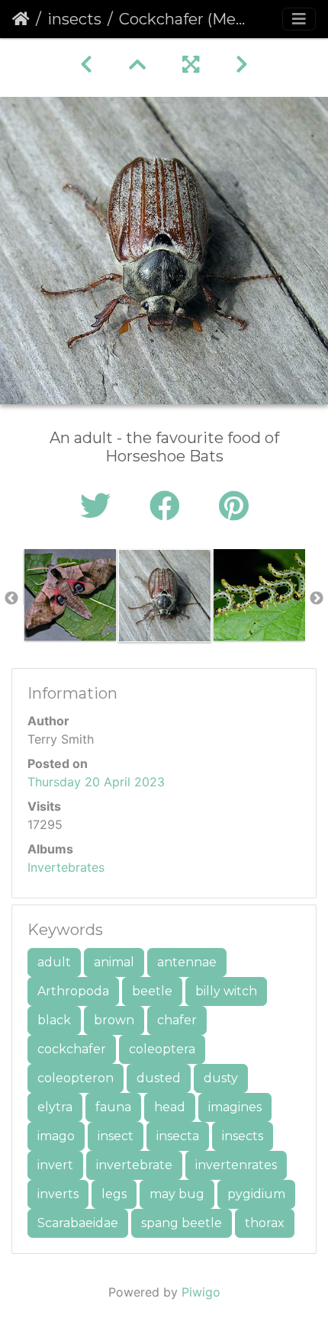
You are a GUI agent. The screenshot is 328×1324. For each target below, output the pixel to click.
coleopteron (75, 1078)
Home (21, 19)
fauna (113, 1107)
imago (56, 1136)
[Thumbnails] (137, 64)
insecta (177, 1136)
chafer (177, 1020)
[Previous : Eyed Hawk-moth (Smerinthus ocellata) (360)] (86, 64)
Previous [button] (11, 598)
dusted (159, 1078)
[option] (70, 595)
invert (55, 1165)
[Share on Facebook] (169, 506)
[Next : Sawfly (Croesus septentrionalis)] (241, 64)
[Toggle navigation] (299, 19)
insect (115, 1136)
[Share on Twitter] (99, 506)
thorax (265, 1223)
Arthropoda (73, 991)
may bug (177, 1194)
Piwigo (201, 1292)
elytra (54, 1107)
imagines (235, 1107)
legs (114, 1194)
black (54, 1020)
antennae (187, 962)
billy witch (226, 991)
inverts (58, 1194)
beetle (152, 991)
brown (114, 1020)
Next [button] (316, 598)
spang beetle (181, 1223)
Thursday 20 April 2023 (96, 781)
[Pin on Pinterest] (234, 506)
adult (54, 962)
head (169, 1107)
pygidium (256, 1194)
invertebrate (134, 1165)
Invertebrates (66, 867)
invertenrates (236, 1165)
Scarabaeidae (77, 1223)
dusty (221, 1078)
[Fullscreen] (190, 64)
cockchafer (71, 1049)
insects (74, 19)
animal (114, 962)
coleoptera (162, 1049)
